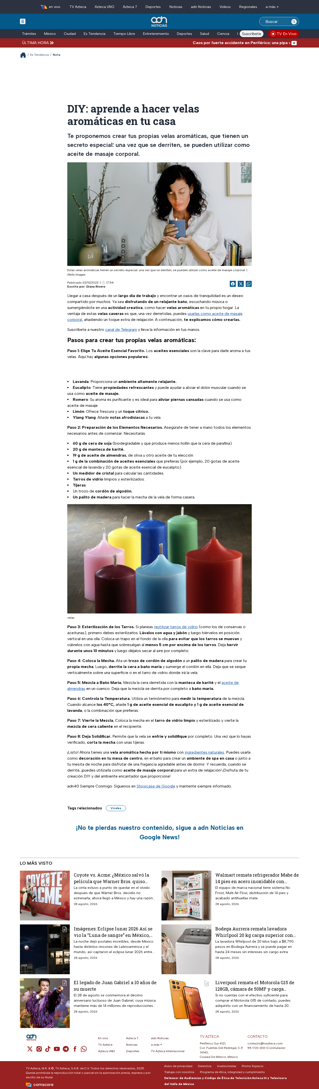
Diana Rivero (95, 286)
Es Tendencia (94, 34)
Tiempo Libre (124, 34)
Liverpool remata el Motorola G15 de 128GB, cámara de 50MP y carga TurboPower (254, 985)
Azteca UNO (104, 7)
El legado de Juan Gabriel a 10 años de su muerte (115, 985)
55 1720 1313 (256, 1048)
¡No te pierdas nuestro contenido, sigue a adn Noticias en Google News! (159, 832)
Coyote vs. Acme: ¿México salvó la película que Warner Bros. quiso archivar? (111, 878)
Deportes (153, 7)
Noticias (175, 7)
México (50, 34)
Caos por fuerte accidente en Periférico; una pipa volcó (225, 42)
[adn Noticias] (160, 21)
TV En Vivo (287, 33)
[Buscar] (294, 21)
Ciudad (70, 34)
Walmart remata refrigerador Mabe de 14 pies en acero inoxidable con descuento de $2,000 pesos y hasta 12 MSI (257, 878)
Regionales (248, 7)
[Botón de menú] (22, 21)
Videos (225, 7)
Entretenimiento (156, 34)
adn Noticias (201, 7)
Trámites (29, 34)
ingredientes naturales (204, 752)
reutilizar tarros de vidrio (176, 626)
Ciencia (223, 34)
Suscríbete (251, 33)
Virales (116, 808)
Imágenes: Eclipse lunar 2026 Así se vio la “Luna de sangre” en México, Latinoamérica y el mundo (113, 932)
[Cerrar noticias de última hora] (294, 43)
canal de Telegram (121, 329)
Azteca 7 (130, 7)
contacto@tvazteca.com (265, 1043)
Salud (204, 34)
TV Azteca (78, 7)
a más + (272, 7)
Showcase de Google (156, 786)
